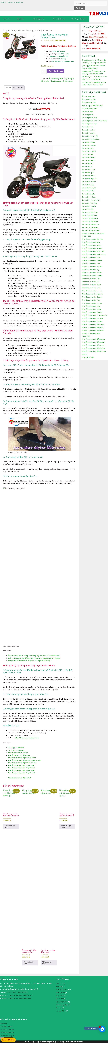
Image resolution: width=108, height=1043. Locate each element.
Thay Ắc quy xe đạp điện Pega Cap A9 (21, 773)
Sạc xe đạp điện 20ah (89, 118)
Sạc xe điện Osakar (89, 182)
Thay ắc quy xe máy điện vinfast (19, 778)
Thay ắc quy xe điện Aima (91, 242)
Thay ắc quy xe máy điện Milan (93, 330)
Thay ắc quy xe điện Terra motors (94, 315)
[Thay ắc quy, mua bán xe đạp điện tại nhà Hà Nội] (98, 13)
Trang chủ (6, 19)
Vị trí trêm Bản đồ (6, 1026)
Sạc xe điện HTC (88, 163)
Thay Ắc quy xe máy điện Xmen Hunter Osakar (24, 760)
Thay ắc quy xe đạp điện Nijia (92, 239)
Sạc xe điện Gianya (88, 157)
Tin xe (58, 1008)
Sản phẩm (20, 19)
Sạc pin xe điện (87, 112)
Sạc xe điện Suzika (88, 194)
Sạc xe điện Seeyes (89, 188)
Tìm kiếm (79, 8)
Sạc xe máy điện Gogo (90, 212)
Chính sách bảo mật (7, 1032)
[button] (34, 37)
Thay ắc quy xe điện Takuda (92, 312)
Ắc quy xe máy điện (18, 31)
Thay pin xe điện (88, 357)
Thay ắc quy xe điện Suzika (91, 309)
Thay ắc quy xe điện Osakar (18, 753)
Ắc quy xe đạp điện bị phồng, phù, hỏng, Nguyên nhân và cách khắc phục (33, 656)
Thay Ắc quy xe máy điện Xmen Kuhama (22, 763)
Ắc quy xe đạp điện (89, 99)
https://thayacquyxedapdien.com (27, 738)
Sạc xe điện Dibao (88, 142)
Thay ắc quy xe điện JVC (90, 282)
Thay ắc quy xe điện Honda (92, 276)
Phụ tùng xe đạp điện (79, 19)
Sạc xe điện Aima (88, 127)
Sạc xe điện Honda (88, 160)
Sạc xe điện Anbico (88, 130)
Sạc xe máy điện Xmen (90, 227)
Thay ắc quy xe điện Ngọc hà (92, 294)
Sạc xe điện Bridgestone (91, 139)
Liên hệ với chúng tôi (7, 1035)
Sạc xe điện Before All (90, 136)
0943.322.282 (23, 992)
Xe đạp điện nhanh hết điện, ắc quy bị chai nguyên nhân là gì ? (29, 661)
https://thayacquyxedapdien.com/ (20, 995)
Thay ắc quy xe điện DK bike (92, 260)
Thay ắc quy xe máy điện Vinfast (93, 342)
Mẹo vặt (59, 996)
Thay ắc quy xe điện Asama (92, 248)
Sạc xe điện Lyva (88, 172)
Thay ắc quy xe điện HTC (91, 279)
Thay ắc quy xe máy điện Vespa (93, 339)
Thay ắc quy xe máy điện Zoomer (94, 351)
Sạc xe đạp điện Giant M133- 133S (94, 121)
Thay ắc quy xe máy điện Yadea (93, 348)
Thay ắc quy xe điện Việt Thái (92, 318)
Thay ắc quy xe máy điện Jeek (92, 327)
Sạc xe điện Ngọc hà (89, 179)
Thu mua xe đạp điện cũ (15, 2)
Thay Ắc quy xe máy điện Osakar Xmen (22, 758)
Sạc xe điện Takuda (89, 197)
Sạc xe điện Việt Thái (89, 203)
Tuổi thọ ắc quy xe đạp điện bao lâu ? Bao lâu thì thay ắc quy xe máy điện (34, 658)
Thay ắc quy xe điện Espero (92, 266)
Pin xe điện (60, 999)
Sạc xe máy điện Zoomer (91, 230)
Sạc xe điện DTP (88, 148)
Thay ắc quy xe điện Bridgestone (94, 254)
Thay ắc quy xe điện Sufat (91, 306)
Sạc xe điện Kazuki (88, 169)
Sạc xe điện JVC (87, 166)
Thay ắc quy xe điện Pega (91, 300)
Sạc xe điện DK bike (89, 145)
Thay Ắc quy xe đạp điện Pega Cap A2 (21, 768)
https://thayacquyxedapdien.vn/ (19, 998)
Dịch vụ (58, 983)
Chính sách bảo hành (7, 1029)
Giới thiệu (3, 1023)
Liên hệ (3, 2)
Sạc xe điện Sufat (88, 191)
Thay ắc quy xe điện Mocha (91, 291)
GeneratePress (77, 1042)
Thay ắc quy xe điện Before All (93, 251)
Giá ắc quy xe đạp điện (16, 748)
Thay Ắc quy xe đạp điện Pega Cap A (21, 765)
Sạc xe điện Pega (88, 185)
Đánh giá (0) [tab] (18, 87)
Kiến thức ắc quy (59, 19)
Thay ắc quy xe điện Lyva (91, 288)
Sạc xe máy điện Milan (90, 218)
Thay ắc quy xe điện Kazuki (91, 285)
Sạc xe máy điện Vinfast (90, 224)
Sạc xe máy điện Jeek (89, 215)
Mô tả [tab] (8, 87)
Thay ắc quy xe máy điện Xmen (61, 81)
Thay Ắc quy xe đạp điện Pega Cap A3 (21, 770)
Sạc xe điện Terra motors (91, 200)
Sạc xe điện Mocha (88, 175)
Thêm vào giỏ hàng (56, 71)
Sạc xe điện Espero (89, 151)
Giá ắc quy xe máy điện (16, 750)
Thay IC (85, 354)
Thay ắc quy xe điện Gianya (92, 272)
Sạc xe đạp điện (87, 115)
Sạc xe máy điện (88, 209)
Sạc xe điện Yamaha (89, 206)
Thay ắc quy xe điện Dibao (91, 257)
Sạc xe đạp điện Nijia (89, 124)
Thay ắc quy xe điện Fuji (90, 269)
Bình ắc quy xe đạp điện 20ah (92, 105)
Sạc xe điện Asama (88, 133)
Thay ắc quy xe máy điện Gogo (93, 324)
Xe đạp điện (60, 1011)
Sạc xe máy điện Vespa (90, 221)
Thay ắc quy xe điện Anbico (91, 245)
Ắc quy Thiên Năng (88, 96)
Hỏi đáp (59, 986)
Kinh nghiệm (60, 993)
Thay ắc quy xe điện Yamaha (92, 321)
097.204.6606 (11, 992)
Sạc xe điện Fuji (87, 154)
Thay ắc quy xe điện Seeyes (92, 303)
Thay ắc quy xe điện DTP (91, 263)
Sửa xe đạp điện (38, 19)
